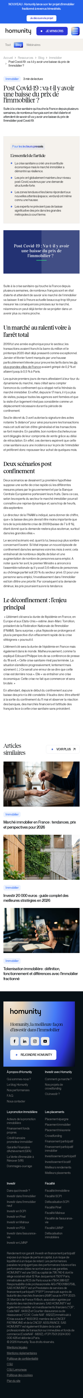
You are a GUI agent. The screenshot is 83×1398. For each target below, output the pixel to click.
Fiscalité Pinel (53, 1207)
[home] (17, 31)
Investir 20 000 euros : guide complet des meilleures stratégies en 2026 (36, 898)
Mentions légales (17, 1347)
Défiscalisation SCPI (57, 1202)
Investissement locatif (58, 1162)
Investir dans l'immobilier (21, 1196)
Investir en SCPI (16, 1211)
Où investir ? (52, 1094)
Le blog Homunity (17, 1084)
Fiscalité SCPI (53, 1196)
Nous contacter (16, 1101)
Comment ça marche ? (58, 1079)
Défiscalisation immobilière (53, 1235)
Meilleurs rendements (58, 1167)
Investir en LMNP (17, 1242)
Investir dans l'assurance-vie (21, 1235)
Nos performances (18, 1090)
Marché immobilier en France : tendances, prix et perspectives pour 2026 (39, 824)
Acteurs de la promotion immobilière (21, 1121)
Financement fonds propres (18, 1130)
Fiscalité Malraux (55, 1213)
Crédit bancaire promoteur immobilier (20, 1139)
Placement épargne (57, 1119)
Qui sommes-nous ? (19, 1079)
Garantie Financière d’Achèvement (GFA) (19, 1149)
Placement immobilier (58, 1124)
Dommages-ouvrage (19, 1166)
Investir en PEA (16, 1228)
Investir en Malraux (18, 1222)
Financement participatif (59, 1141)
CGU (10, 1364)
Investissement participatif (60, 1156)
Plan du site (13, 1381)
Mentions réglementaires (22, 1353)
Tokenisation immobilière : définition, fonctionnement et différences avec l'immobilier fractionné (40, 974)
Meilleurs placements (58, 1173)
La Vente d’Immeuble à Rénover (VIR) (20, 1158)
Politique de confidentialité (22, 1358)
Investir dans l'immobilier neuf (21, 1203)
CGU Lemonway (17, 1369)
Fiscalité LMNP (54, 1228)
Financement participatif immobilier (59, 1148)
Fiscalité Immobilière (57, 1190)
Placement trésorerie (57, 1130)
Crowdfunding (53, 1136)
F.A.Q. (10, 1095)
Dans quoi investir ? (18, 1190)
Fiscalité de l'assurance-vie (59, 1220)
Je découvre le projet (41, 18)
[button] (75, 31)
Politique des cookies (20, 1375)
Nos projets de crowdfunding (54, 1086)
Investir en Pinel (16, 1216)
